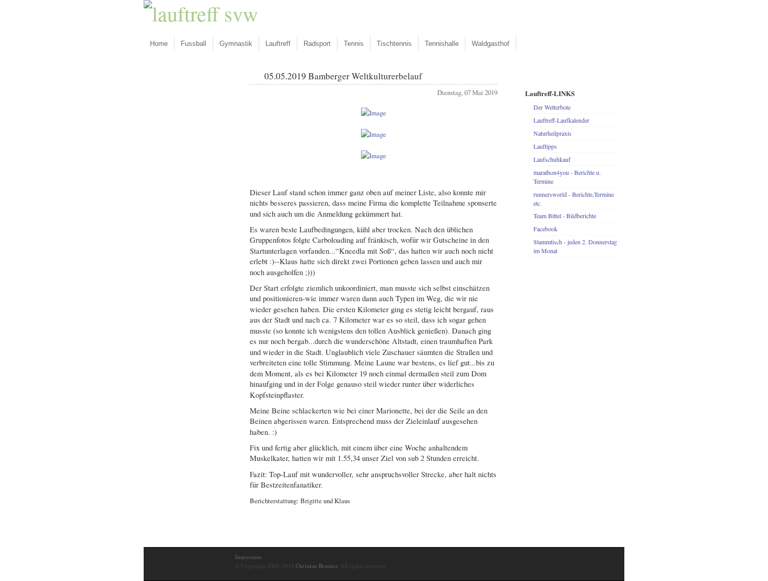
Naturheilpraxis (552, 133)
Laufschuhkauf (552, 159)
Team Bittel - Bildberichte (564, 215)
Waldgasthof (490, 44)
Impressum (248, 557)
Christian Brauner (317, 566)
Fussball (193, 44)
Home (159, 44)
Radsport (317, 44)
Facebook (545, 228)
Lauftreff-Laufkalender (561, 120)
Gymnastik (235, 44)
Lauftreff (277, 44)
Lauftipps (545, 146)
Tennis (354, 44)
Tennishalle (442, 44)
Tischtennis (394, 44)
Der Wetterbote (552, 107)
